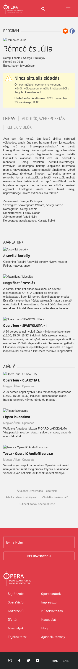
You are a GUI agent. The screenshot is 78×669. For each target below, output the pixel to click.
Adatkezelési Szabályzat (21, 497)
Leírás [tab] (9, 118)
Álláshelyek (16, 628)
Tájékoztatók (18, 637)
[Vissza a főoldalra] (13, 8)
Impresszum (50, 602)
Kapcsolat (48, 619)
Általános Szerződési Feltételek (37, 490)
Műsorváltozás (52, 611)
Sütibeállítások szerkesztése (37, 504)
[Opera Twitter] (28, 660)
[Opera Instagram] (10, 660)
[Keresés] (43, 9)
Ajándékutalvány (53, 637)
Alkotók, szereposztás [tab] (43, 118)
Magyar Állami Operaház (18, 386)
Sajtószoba (16, 593)
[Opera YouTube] (37, 660)
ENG (66, 660)
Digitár (13, 619)
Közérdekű (16, 611)
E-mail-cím (14, 542)
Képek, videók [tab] (19, 127)
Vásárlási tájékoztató (55, 497)
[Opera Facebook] (19, 660)
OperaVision (16, 602)
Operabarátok (51, 593)
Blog (44, 628)
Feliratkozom (39, 556)
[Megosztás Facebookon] (72, 31)
